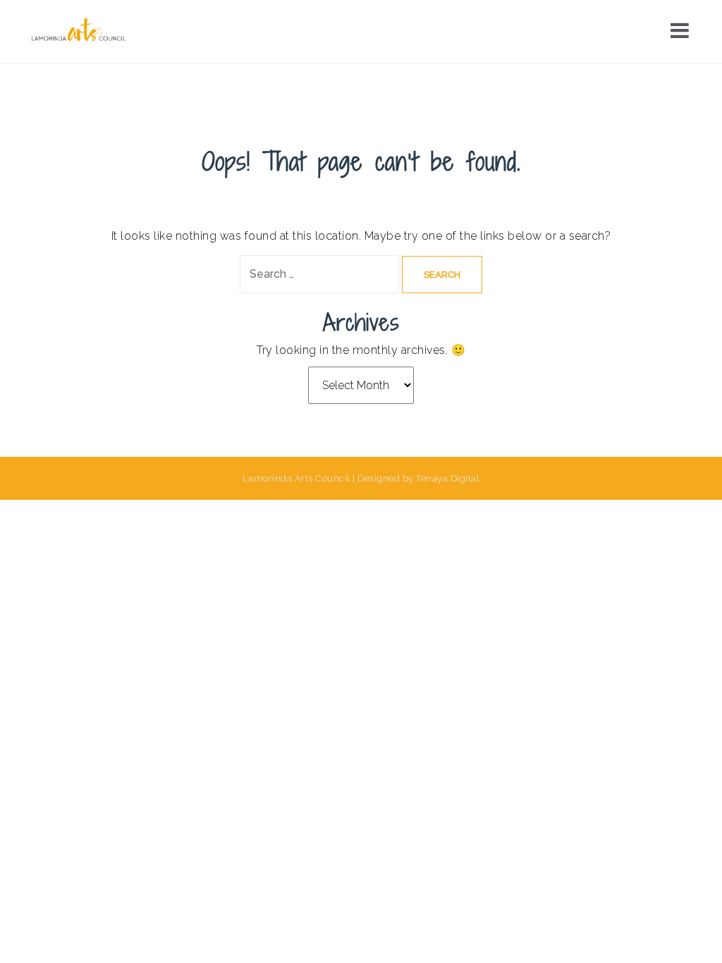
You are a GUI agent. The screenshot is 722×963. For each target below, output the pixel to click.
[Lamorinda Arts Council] (80, 30)
